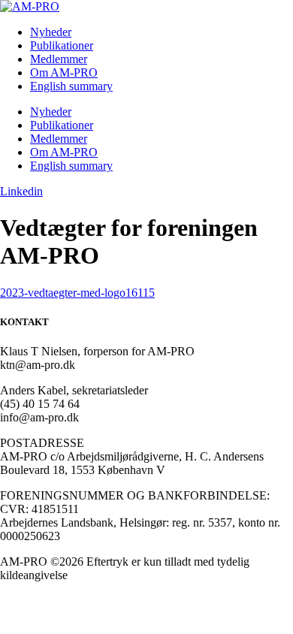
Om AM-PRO (64, 72)
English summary (71, 86)
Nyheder (50, 32)
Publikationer (61, 45)
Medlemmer (58, 59)
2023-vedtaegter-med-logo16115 (77, 292)
